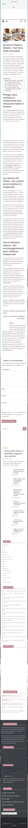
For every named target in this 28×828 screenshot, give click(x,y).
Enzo (12, 459)
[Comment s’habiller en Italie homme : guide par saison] (6, 472)
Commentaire (6, 369)
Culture (5, 41)
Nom (3, 389)
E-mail (4, 396)
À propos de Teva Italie (7, 805)
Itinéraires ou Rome (6, 557)
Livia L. (13, 53)
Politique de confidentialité (8, 793)
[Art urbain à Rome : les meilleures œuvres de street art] (6, 513)
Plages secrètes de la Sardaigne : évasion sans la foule (18, 530)
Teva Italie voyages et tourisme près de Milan (13, 802)
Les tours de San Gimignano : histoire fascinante (18, 521)
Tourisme (5, 447)
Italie (3, 703)
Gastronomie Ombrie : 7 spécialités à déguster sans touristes (14, 453)
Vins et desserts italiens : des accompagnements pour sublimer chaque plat (13, 89)
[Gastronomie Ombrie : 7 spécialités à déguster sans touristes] (14, 439)
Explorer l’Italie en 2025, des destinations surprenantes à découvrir (19, 481)
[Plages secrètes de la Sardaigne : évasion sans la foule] (6, 531)
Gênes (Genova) (6, 573)
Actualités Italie (5, 545)
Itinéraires (4, 554)
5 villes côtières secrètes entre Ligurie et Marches (13, 630)
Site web (4, 402)
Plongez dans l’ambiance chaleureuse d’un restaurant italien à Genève (14, 81)
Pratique (4, 561)
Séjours (3, 564)
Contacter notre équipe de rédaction (11, 796)
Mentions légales (6, 798)
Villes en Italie (5, 568)
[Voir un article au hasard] (24, 21)
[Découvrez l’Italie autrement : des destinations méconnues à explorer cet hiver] (6, 493)
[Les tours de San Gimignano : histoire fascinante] (6, 522)
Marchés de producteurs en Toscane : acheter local (19, 503)
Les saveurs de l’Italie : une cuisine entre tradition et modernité (13, 84)
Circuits (3, 547)
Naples (4, 575)
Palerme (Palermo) (7, 577)
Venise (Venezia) (7, 582)
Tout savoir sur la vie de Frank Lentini (11, 710)
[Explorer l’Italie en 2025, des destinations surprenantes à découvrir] (6, 482)
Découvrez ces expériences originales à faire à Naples (14, 317)
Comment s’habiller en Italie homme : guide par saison (18, 471)
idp (2, 707)
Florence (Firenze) (7, 570)
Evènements (4, 552)
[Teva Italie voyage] (3, 21)
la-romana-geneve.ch (18, 161)
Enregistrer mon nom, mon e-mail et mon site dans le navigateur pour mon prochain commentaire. (14, 414)
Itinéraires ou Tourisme (7, 559)
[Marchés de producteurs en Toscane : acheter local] (6, 504)
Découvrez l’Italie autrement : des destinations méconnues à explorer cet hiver (18, 492)
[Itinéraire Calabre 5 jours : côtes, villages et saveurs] (14, 756)
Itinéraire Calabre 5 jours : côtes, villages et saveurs (14, 591)
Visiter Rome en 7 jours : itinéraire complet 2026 (13, 616)
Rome (4, 580)
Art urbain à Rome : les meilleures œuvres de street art (19, 512)
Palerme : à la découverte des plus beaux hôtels (14, 312)
